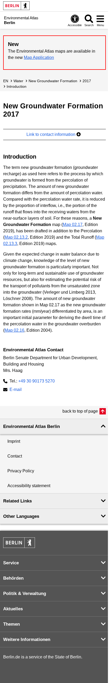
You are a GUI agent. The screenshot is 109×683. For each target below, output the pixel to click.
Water (18, 81)
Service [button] (11, 562)
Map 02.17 (73, 224)
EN (5, 81)
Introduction (16, 86)
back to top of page (80, 411)
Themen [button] (11, 624)
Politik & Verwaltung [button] (24, 593)
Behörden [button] (13, 578)
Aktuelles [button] (13, 608)
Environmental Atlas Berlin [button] (31, 426)
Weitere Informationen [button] (26, 639)
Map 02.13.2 (16, 237)
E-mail (16, 390)
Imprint (13, 441)
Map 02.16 (14, 330)
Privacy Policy (20, 471)
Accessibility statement (28, 485)
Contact (14, 456)
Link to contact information (51, 134)
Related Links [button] (17, 501)
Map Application (39, 57)
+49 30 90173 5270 (36, 381)
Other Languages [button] (21, 516)
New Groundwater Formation (53, 81)
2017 (87, 81)
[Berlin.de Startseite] (16, 5)
